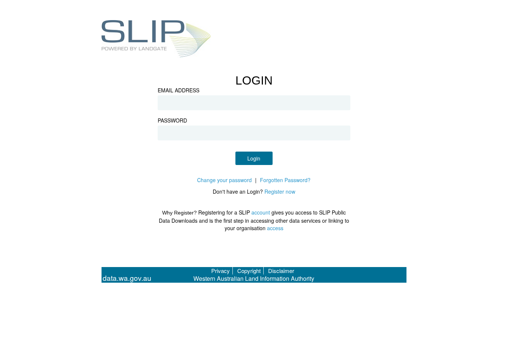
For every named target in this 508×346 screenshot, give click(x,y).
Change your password (224, 180)
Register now (279, 191)
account (260, 212)
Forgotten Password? (285, 180)
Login (253, 158)
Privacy (220, 270)
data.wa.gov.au (127, 278)
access (275, 228)
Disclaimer (281, 270)
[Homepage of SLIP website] (156, 40)
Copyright (249, 270)
